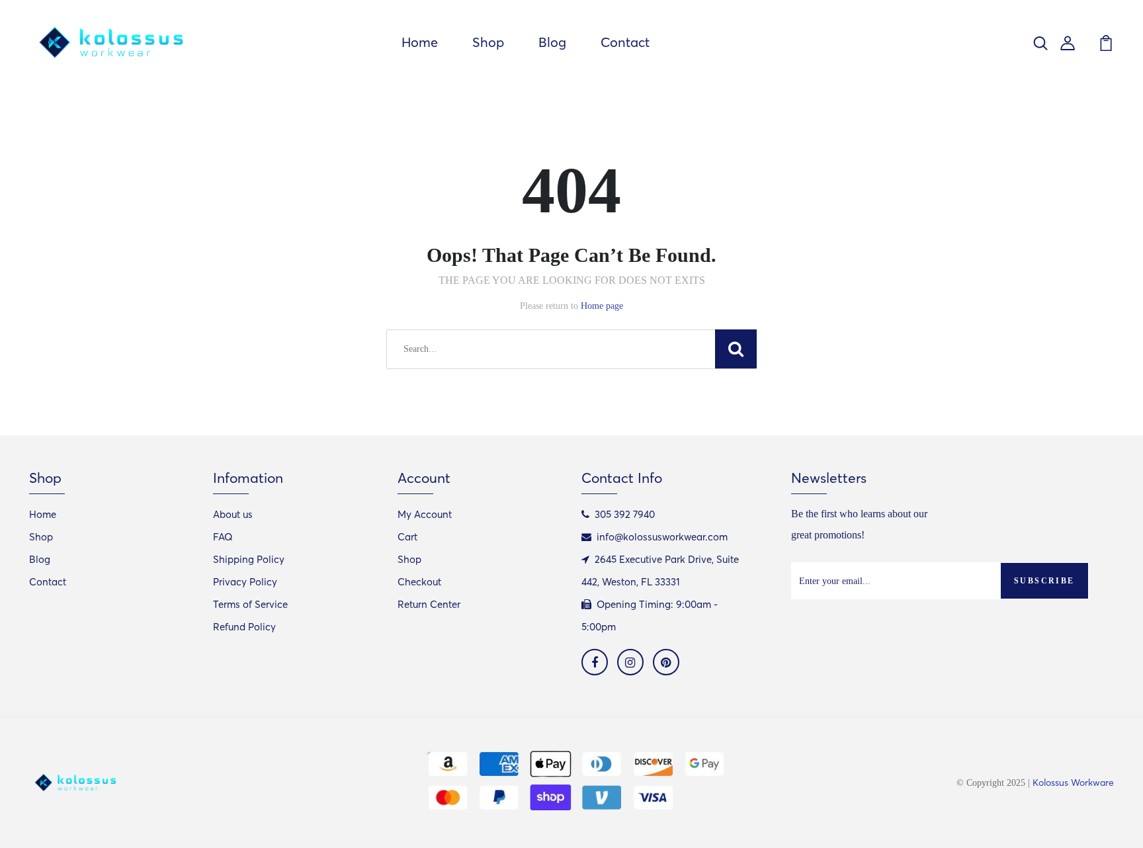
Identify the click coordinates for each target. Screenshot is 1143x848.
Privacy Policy (245, 581)
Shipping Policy (248, 559)
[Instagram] (630, 662)
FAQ (223, 536)
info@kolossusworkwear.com (662, 536)
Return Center (429, 604)
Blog (552, 42)
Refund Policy (244, 626)
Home (420, 42)
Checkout (419, 581)
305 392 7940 (625, 514)
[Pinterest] (666, 662)
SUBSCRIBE (1044, 580)
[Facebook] (594, 662)
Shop (488, 42)
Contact (625, 42)
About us (233, 514)
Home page (602, 306)
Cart (407, 536)
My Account (425, 514)
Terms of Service (250, 604)
